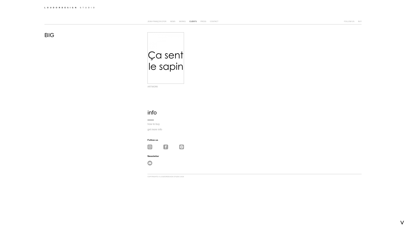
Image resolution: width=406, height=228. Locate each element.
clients (193, 21)
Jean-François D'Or (156, 21)
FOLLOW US (349, 21)
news (172, 21)
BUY (360, 21)
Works (182, 21)
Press (203, 21)
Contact (214, 21)
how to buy (153, 124)
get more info (154, 129)
